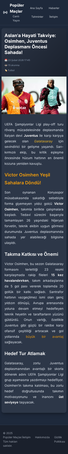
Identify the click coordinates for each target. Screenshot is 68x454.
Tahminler (37, 16)
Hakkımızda (42, 437)
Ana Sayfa (36, 8)
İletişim (53, 16)
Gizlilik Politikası (59, 439)
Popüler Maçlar (17, 8)
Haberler (54, 8)
